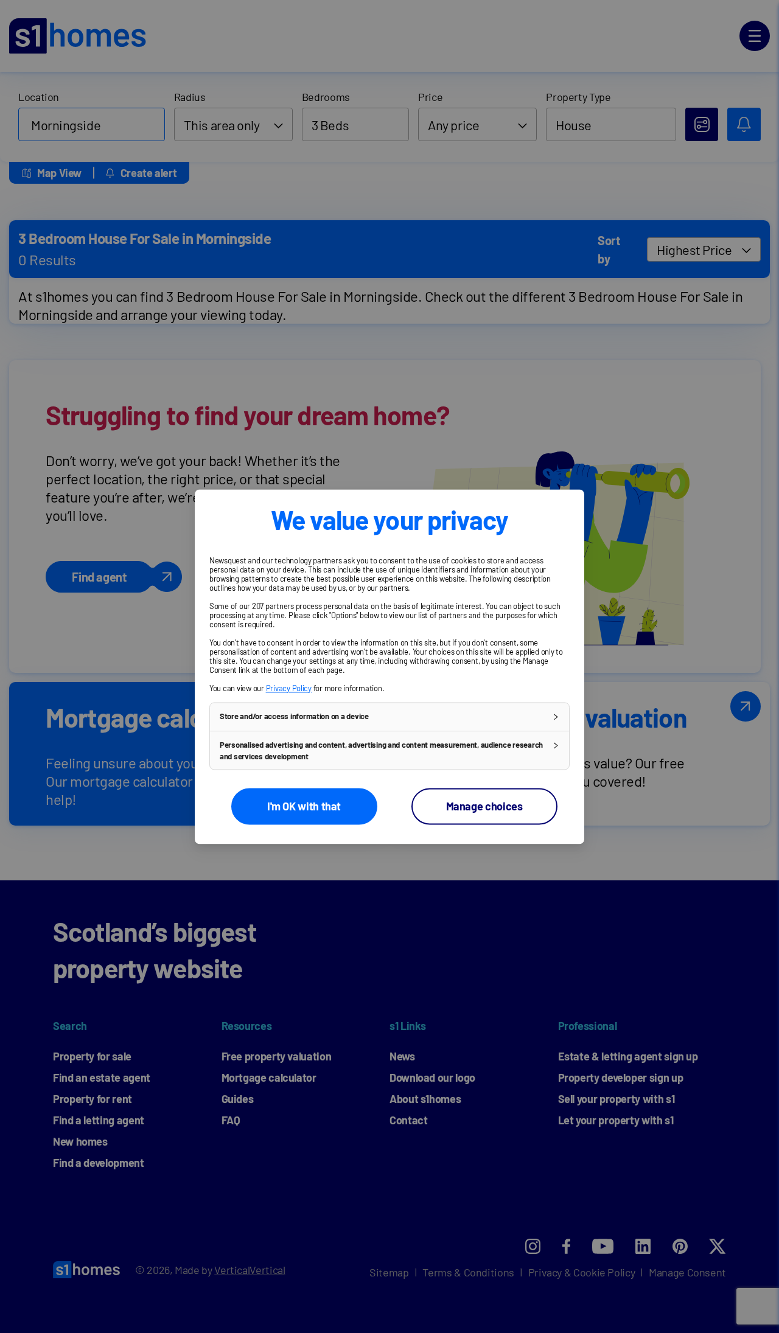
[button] (389, 717)
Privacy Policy (289, 688)
